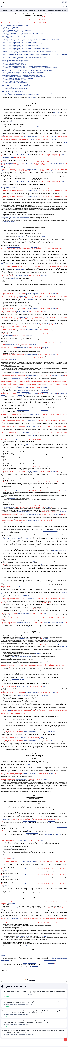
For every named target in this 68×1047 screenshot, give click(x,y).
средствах (3, 749)
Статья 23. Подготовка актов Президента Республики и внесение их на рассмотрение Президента (26, 66)
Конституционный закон (12, 918)
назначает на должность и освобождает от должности (17, 538)
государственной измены (30, 945)
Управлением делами (62, 827)
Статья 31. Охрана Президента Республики (13, 81)
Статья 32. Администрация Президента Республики (15, 82)
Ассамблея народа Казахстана (30, 865)
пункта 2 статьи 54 (51, 323)
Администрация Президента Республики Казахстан (14, 848)
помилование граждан (15, 596)
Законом (41, 738)
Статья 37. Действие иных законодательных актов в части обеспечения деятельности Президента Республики (28, 93)
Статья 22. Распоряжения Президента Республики (14, 64)
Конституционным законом (22, 19)
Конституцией (31, 97)
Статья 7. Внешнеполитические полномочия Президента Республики (18, 37)
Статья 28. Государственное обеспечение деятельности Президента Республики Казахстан (24, 76)
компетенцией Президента (18, 679)
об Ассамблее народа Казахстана (42, 880)
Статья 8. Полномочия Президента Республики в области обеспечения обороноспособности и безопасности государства (31, 39)
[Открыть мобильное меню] (66, 2)
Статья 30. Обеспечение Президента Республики (14, 79)
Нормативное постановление (10, 380)
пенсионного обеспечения (50, 960)
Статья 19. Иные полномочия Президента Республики (15, 58)
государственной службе (56, 958)
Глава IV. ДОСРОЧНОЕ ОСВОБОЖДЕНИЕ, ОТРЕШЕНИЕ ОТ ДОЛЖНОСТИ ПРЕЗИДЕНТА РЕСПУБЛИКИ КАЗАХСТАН (29, 70)
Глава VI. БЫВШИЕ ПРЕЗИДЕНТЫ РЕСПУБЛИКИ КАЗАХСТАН (16, 85)
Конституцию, (33, 561)
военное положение (20, 269)
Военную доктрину (13, 278)
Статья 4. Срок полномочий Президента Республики (15, 31)
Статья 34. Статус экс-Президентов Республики (14, 87)
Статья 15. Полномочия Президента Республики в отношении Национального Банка (22, 49)
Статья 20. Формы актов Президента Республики (14, 61)
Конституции (56, 112)
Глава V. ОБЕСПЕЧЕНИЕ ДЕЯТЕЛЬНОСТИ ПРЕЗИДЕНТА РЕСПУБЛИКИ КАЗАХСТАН (21, 75)
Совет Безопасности (14, 614)
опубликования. (34, 966)
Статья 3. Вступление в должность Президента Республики (17, 30)
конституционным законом (40, 126)
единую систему (14, 372)
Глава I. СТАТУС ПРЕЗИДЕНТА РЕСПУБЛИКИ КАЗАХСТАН (15, 25)
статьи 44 (28, 435)
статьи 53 (37, 323)
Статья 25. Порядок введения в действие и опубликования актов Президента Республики (23, 69)
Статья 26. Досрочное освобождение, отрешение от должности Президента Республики (23, 72)
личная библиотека (48, 834)
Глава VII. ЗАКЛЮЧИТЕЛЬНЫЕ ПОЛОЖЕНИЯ (12, 91)
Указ (4, 266)
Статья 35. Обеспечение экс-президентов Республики (15, 88)
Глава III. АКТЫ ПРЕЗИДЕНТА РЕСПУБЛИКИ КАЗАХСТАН (15, 60)
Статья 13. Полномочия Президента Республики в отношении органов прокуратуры (22, 46)
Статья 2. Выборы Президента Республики (13, 28)
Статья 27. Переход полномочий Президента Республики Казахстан (18, 73)
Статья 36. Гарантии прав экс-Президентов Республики (16, 90)
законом (52, 892)
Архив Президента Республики (28, 706)
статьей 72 (33, 435)
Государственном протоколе (7, 157)
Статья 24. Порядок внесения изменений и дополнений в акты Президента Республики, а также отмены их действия (30, 67)
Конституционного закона (28, 22)
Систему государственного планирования (21, 378)
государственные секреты (36, 744)
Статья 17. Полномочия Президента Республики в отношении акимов (19, 52)
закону (10, 121)
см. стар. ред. (49, 22)
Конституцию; (50, 327)
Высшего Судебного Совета (27, 444)
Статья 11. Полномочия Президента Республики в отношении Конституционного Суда (23, 43)
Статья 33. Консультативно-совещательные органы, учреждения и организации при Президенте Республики (28, 84)
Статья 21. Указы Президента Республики (13, 63)
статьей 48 (64, 142)
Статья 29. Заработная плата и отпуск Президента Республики (18, 78)
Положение (9, 324)
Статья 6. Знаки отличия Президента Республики (14, 34)
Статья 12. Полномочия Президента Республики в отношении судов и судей (20, 45)
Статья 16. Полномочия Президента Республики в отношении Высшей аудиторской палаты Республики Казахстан (29, 51)
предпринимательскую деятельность (9, 187)
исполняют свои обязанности (50, 531)
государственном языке (6, 135)
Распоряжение (34, 247)
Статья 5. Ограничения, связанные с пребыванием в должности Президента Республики (23, 33)
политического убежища (24, 595)
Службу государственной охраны (25, 277)
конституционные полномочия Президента (21, 656)
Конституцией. (28, 764)
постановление (6, 819)
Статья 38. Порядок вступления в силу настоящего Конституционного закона (21, 94)
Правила (5, 664)
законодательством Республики (8, 221)
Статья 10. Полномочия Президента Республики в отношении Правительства (21, 42)
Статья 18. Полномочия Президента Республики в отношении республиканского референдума (24, 57)
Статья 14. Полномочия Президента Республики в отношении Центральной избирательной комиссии (26, 48)
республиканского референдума (59, 550)
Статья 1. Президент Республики (10, 27)
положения (12, 880)
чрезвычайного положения (7, 263)
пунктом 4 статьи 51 (30, 299)
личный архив (57, 834)
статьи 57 (49, 345)
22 (66, 646)
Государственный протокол (13, 247)
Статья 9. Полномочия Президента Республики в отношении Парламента (20, 40)
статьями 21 (61, 646)
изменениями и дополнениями (27, 16)
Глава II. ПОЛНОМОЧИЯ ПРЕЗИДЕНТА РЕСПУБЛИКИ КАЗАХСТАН (17, 36)
